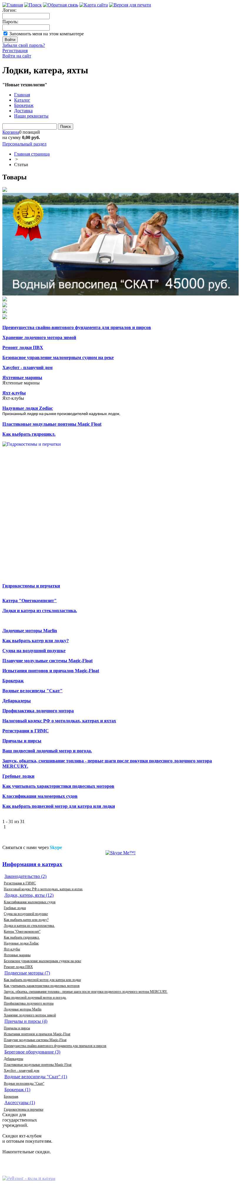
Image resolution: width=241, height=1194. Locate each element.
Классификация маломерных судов (30, 902)
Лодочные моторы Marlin (22, 1009)
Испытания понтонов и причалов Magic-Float (37, 1034)
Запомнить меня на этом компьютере (46, 33)
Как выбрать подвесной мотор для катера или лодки (42, 980)
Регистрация (15, 50)
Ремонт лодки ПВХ (18, 967)
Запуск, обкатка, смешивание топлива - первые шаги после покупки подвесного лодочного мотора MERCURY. (86, 992)
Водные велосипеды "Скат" (24, 1083)
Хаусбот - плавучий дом (21, 1071)
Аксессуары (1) (19, 1102)
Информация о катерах (32, 864)
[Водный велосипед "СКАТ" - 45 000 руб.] (120, 245)
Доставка (23, 110)
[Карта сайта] (93, 4)
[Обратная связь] (60, 4)
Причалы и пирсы (17, 1028)
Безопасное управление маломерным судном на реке (42, 961)
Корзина (10, 132)
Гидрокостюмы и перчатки (23, 1109)
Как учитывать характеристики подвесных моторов (42, 986)
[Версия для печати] (130, 4)
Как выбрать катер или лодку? (26, 920)
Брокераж (24, 105)
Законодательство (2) (25, 876)
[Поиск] (33, 4)
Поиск (65, 126)
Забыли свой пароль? (23, 45)
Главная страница (32, 153)
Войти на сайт (16, 55)
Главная (22, 94)
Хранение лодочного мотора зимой (30, 1015)
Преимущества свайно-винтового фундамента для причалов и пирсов (55, 1046)
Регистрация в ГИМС (20, 883)
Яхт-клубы (12, 949)
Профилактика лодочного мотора (28, 1003)
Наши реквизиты (31, 115)
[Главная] (12, 4)
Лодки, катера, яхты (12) (28, 895)
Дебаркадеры (13, 1059)
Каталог (22, 100)
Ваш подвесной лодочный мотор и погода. (35, 997)
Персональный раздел (24, 143)
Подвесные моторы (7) (27, 972)
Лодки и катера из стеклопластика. (29, 926)
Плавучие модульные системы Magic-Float (35, 1040)
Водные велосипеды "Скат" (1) (35, 1076)
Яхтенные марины (17, 955)
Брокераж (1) (17, 1089)
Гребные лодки (15, 908)
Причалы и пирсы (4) (25, 1021)
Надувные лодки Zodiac (21, 943)
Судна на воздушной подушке (26, 914)
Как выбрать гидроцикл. (22, 937)
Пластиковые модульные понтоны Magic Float (37, 1065)
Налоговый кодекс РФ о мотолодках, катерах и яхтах (43, 889)
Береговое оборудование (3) (32, 1051)
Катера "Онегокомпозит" (22, 931)
